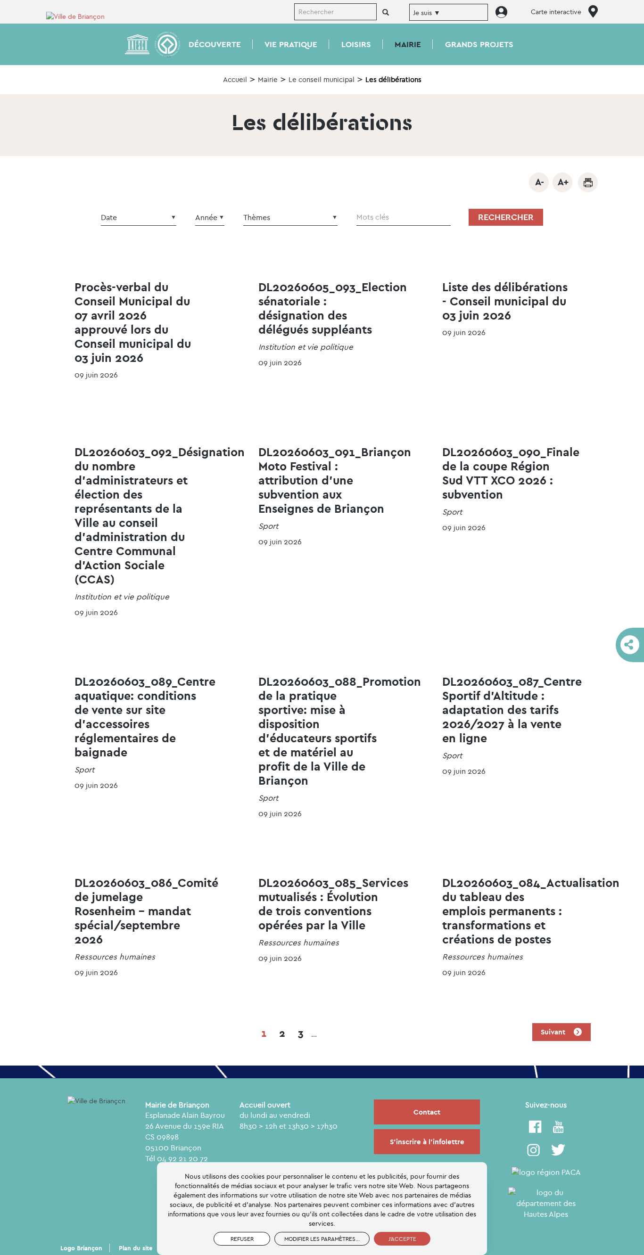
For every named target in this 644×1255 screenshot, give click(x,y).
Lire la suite (138, 334)
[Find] (385, 12)
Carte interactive (556, 12)
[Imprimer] (588, 182)
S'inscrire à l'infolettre (427, 1141)
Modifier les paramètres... (322, 1238)
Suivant (554, 1031)
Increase (562, 182)
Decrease (539, 182)
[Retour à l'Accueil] (81, 15)
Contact (426, 1111)
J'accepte (402, 1238)
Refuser (242, 1238)
